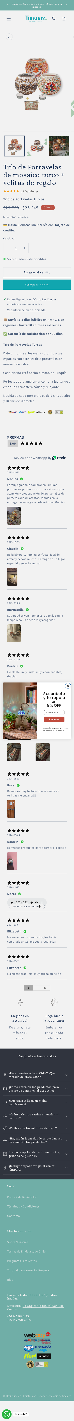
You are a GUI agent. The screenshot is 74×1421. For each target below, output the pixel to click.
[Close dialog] (68, 686)
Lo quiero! (54, 719)
